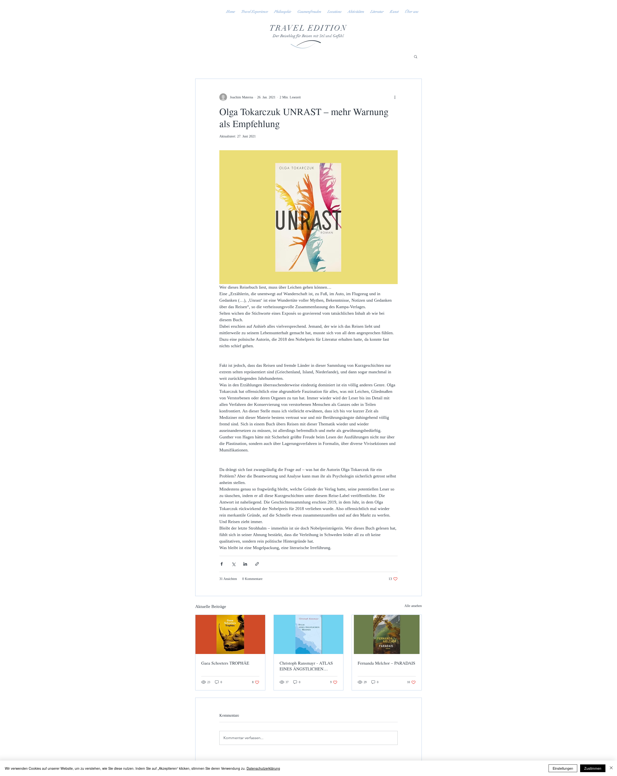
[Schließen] (611, 768)
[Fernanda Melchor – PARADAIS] (387, 634)
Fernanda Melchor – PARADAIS (386, 663)
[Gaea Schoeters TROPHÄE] (230, 634)
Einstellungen (563, 768)
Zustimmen (592, 768)
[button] (415, 56)
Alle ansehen (413, 606)
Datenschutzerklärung (263, 768)
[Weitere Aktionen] (395, 97)
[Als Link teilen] (257, 564)
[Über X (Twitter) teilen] (233, 564)
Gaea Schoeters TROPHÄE (225, 663)
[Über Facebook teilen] (221, 564)
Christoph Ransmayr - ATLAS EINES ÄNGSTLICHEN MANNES (306, 666)
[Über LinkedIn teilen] (245, 564)
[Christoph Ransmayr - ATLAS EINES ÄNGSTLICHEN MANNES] (308, 634)
